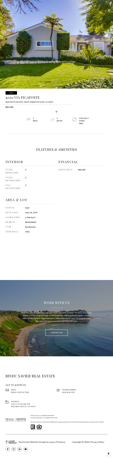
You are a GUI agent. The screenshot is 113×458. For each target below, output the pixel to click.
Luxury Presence (57, 442)
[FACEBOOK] (8, 449)
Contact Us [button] (56, 333)
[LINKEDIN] (19, 449)
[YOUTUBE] (25, 449)
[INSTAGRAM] (13, 449)
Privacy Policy (97, 442)
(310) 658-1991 (68, 392)
